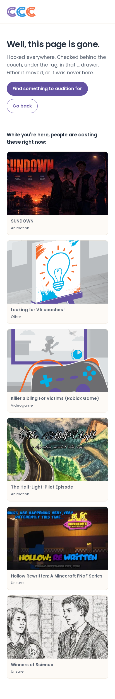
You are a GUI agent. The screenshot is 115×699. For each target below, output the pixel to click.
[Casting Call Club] (57, 12)
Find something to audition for (47, 88)
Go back (22, 106)
